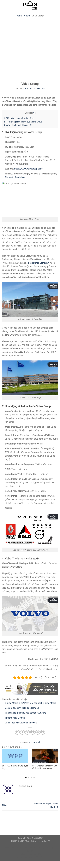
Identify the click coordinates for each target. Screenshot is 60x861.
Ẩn (34, 113)
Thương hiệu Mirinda (15, 717)
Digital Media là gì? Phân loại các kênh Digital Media (30, 703)
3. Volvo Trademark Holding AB (18, 125)
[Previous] (2, 761)
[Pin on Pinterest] (37, 732)
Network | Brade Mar (15, 177)
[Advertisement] (30, 50)
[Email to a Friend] (32, 732)
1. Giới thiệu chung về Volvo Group (19, 118)
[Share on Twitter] (27, 732)
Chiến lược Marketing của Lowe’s (21, 722)
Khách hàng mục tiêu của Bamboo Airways (25, 712)
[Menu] (3, 4)
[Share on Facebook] (22, 732)
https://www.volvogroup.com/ (28, 168)
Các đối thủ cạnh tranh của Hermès (22, 708)
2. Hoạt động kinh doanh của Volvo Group (23, 122)
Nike (4, 805)
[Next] (57, 761)
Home (19, 15)
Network (36, 742)
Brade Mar (40, 88)
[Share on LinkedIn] (42, 732)
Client (27, 15)
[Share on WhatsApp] (17, 732)
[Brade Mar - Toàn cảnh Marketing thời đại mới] (30, 5)
